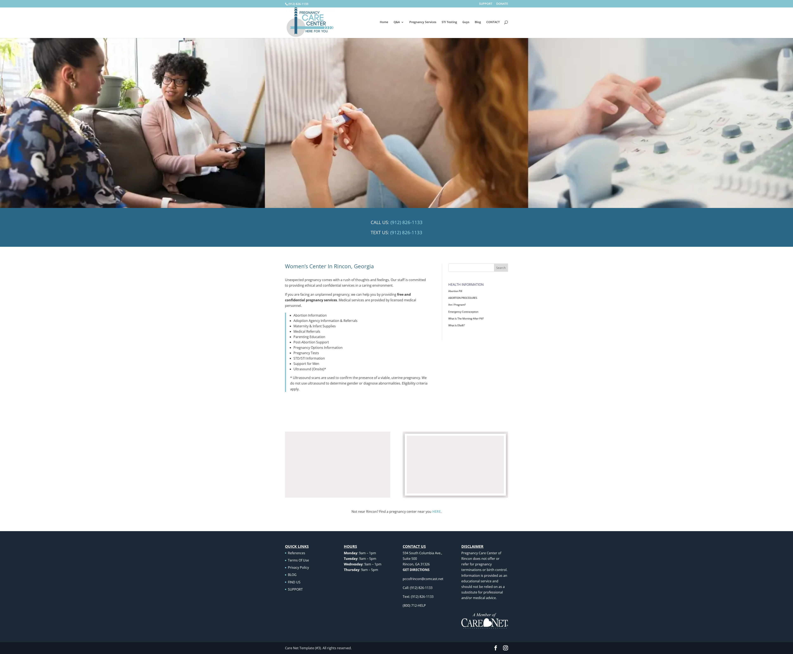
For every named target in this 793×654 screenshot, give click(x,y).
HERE (436, 511)
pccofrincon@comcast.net (423, 579)
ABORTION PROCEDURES (462, 298)
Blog (478, 22)
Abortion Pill (455, 291)
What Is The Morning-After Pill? (466, 318)
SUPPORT (485, 4)
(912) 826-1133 (298, 4)
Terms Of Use (298, 560)
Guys (465, 22)
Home (384, 22)
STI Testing (449, 22)
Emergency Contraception (463, 311)
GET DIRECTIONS (416, 569)
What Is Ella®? (456, 325)
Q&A (397, 22)
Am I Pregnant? (457, 304)
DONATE (502, 4)
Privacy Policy (298, 567)
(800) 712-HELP (414, 605)
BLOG (292, 574)
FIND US (294, 582)
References (296, 553)
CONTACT (493, 22)
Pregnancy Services (422, 22)
